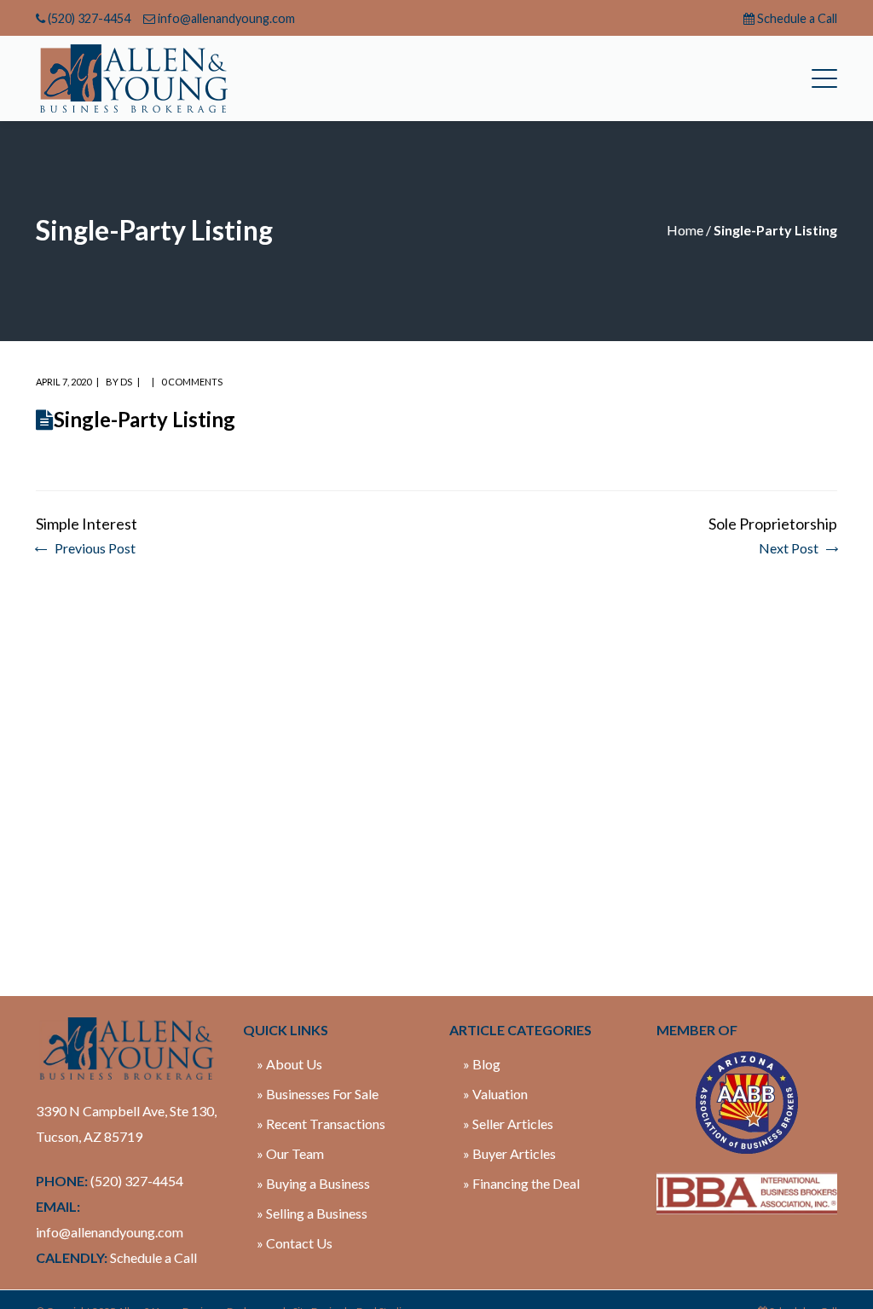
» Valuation (495, 1094)
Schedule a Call (797, 18)
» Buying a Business (313, 1183)
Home (685, 230)
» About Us (289, 1064)
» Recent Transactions (321, 1123)
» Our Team (290, 1153)
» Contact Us (294, 1243)
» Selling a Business (312, 1213)
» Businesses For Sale (318, 1094)
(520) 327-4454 (89, 18)
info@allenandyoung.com (226, 18)
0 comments (192, 381)
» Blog (481, 1064)
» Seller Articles (508, 1123)
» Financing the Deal (521, 1183)
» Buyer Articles (509, 1153)
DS (126, 381)
